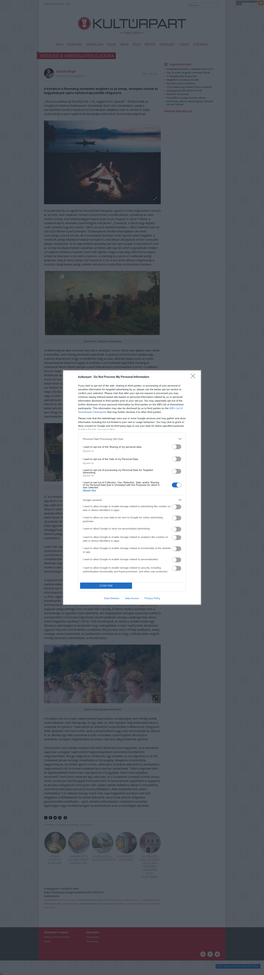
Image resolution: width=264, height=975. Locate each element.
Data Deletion (111, 598)
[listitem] (132, 439)
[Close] (194, 377)
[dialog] (132, 487)
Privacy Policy (152, 598)
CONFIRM (106, 585)
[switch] (176, 446)
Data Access (132, 598)
